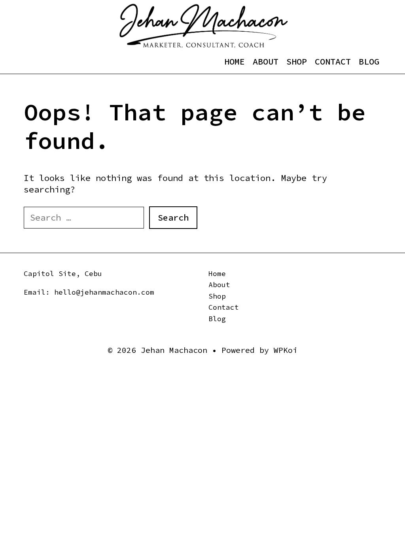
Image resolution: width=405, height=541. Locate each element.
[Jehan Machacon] (203, 25)
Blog (369, 61)
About (265, 61)
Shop (296, 61)
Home (234, 61)
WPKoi (285, 350)
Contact (333, 61)
